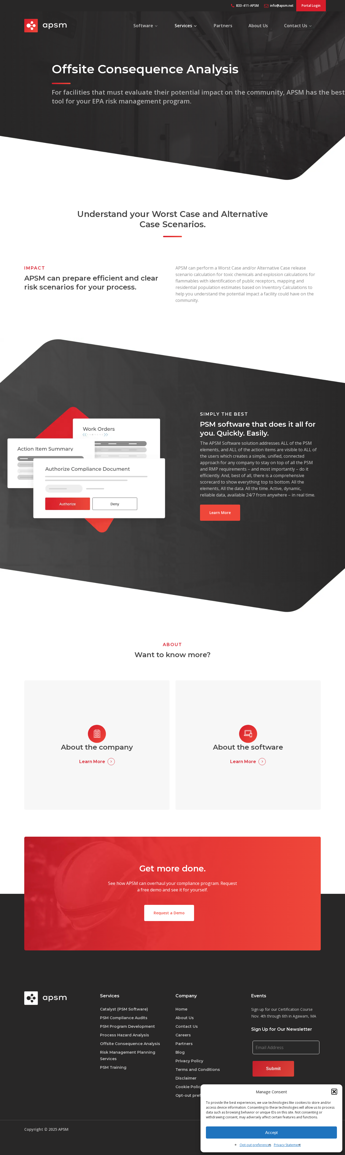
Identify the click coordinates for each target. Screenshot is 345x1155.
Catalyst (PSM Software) (124, 1009)
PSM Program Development (127, 1026)
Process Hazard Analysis (124, 1035)
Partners (184, 1043)
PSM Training (113, 1067)
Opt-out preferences (255, 1145)
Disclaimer (185, 1078)
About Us (184, 1017)
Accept (271, 1132)
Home (181, 1009)
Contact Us (186, 1026)
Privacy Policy (189, 1061)
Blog (180, 1052)
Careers (183, 1035)
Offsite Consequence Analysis (130, 1043)
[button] (334, 1091)
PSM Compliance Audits (123, 1017)
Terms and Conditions (197, 1069)
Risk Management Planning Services (127, 1055)
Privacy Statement (287, 1145)
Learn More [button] (92, 761)
